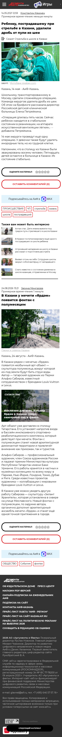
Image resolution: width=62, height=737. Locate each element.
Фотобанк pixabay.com (23, 83)
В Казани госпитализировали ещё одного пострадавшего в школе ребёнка (36, 240)
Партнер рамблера (30, 721)
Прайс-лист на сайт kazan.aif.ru (25, 616)
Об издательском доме (19, 586)
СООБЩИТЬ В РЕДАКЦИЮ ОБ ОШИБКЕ (26, 628)
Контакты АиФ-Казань (18, 607)
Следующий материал (30, 728)
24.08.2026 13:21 (10, 288)
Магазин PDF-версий (17, 590)
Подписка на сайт (15, 602)
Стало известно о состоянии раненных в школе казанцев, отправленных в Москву (35, 270)
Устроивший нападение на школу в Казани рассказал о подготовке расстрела (36, 250)
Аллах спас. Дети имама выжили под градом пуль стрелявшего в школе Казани (36, 229)
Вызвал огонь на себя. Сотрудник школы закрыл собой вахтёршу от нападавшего (35, 260)
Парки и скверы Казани (15, 350)
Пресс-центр (46, 586)
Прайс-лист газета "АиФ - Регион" (25, 611)
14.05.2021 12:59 (9, 13)
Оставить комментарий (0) (31, 184)
